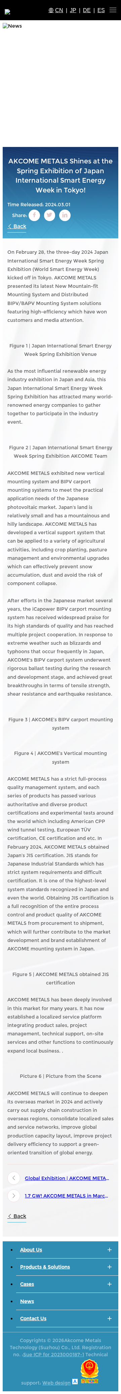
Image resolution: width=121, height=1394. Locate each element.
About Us (31, 1250)
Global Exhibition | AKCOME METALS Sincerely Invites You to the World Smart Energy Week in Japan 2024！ (67, 1178)
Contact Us (33, 1318)
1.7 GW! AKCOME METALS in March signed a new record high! (67, 1196)
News (27, 1301)
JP (73, 10)
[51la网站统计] (75, 1383)
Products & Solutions (45, 1267)
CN (59, 10)
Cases (27, 1284)
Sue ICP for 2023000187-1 (53, 1355)
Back (19, 226)
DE (87, 10)
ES (101, 10)
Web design (56, 1383)
